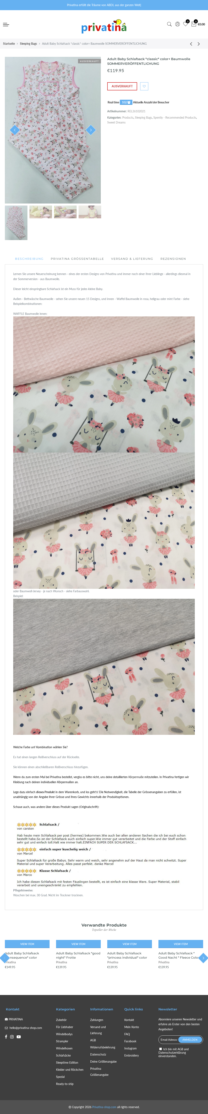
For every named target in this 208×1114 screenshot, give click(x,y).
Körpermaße (136, 777)
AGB (93, 1040)
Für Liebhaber (64, 1027)
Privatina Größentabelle (77, 259)
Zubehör (61, 1020)
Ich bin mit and (173, 1052)
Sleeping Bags (28, 43)
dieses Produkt (45, 792)
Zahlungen (96, 1020)
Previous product (190, 44)
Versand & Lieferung (132, 259)
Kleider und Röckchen (69, 1069)
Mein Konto (131, 1027)
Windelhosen (64, 1048)
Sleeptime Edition (67, 1062)
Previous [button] (14, 129)
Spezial (60, 1076)
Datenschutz (98, 1054)
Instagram (130, 1048)
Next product (200, 44)
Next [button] (90, 129)
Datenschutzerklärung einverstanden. (172, 1054)
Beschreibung (29, 259)
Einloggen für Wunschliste (144, 86)
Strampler (62, 1041)
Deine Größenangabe (103, 1061)
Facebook (130, 1041)
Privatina (10, 962)
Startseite (9, 43)
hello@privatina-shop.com (26, 1028)
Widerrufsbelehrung (102, 1047)
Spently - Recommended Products (174, 117)
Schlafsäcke (63, 1055)
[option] (53, 130)
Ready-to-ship (65, 1084)
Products (127, 117)
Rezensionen (173, 259)
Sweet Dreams (116, 122)
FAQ (127, 1034)
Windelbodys (64, 1034)
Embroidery (131, 1055)
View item (27, 944)
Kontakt (129, 1020)
